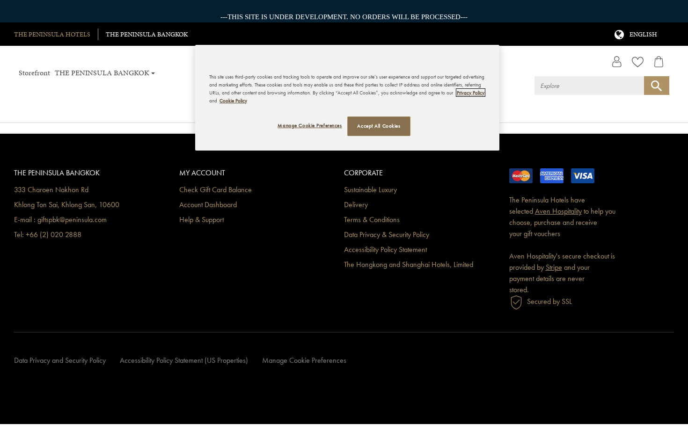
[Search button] (656, 85)
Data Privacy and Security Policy (60, 361)
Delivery (356, 205)
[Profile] (616, 61)
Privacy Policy (470, 92)
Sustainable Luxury (370, 190)
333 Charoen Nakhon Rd (51, 190)
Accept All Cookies (378, 126)
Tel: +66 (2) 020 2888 (47, 235)
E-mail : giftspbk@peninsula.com (60, 220)
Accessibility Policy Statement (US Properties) (184, 361)
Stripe (554, 268)
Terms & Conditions (372, 220)
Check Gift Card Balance (215, 190)
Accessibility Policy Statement (385, 250)
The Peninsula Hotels (52, 34)
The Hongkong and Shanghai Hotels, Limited (408, 265)
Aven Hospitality (558, 211)
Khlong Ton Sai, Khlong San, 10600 (66, 205)
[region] (347, 98)
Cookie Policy (233, 100)
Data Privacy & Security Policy (386, 235)
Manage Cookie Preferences (304, 361)
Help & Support (201, 220)
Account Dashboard (208, 205)
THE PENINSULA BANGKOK (147, 34)
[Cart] (658, 61)
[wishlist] (637, 61)
